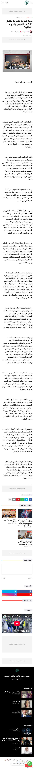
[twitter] (9, 591)
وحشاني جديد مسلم (15, 729)
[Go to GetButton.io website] (30, 767)
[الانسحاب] (26, 750)
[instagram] (9, 594)
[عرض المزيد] (10, 499)
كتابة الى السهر (16, 701)
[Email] (14, 499)
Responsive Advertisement (17, 11)
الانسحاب (17, 747)
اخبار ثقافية (19, 17)
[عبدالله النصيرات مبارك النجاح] (26, 694)
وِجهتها (18, 710)
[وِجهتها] (26, 713)
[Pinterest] (18, 499)
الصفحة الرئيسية (27, 17)
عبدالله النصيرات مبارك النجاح (12, 692)
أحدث (29, 578)
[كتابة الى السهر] (26, 704)
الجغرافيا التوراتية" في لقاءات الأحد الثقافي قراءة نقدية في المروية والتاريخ (25, 542)
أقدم (4, 578)
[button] (31, 2)
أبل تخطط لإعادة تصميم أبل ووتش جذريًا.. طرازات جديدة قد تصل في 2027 (11, 740)
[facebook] (24, 591)
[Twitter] (26, 499)
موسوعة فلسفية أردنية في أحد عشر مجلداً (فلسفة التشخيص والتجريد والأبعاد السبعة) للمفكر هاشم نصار (25, 522)
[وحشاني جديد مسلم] (26, 731)
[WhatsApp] (22, 499)
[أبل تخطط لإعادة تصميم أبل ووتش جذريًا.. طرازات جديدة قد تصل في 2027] (26, 741)
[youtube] (24, 594)
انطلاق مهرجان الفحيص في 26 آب (10, 520)
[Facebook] (30, 499)
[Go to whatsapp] (29, 763)
